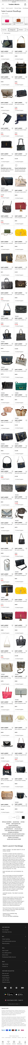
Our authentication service (9, 941)
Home (2, 8)
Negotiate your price (6, 168)
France (3, 1037)
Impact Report (5, 978)
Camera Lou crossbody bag (10, 913)
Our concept (5, 930)
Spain (23, 1037)
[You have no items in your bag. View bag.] (25, 4)
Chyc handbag (6, 915)
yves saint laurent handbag (13, 827)
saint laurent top (15, 823)
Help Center (5, 964)
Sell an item (5, 955)
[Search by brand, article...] (2, 4)
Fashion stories (6, 982)
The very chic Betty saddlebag (10, 916)
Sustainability (5, 975)
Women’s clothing (12, 860)
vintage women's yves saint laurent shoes (13, 834)
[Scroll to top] (23, 817)
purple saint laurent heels (14, 839)
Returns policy (6, 943)
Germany (19, 1037)
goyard (8, 823)
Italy (25, 1037)
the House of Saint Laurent (12, 908)
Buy (3, 936)
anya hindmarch (8, 829)
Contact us (5, 966)
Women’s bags (6, 897)
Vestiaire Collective (8, 971)
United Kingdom (8, 1037)
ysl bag (22, 822)
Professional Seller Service (9, 957)
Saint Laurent (9, 8)
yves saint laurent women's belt (13, 830)
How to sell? (5, 950)
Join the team (5, 980)
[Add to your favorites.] (12, 51)
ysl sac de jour (18, 829)
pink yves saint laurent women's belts (13, 835)
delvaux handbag (6, 822)
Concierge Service (7, 932)
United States (14, 1037)
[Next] (17, 817)
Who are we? (5, 973)
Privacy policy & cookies (13, 1004)
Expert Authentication (20, 168)
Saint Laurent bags (7, 875)
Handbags (25, 8)
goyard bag (16, 822)
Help (3, 961)
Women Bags (17, 8)
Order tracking (6, 939)
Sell (3, 948)
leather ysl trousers (13, 837)
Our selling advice (6, 952)
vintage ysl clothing (13, 832)
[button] (25, 4)
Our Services (6, 927)
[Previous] (10, 817)
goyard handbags (13, 825)
